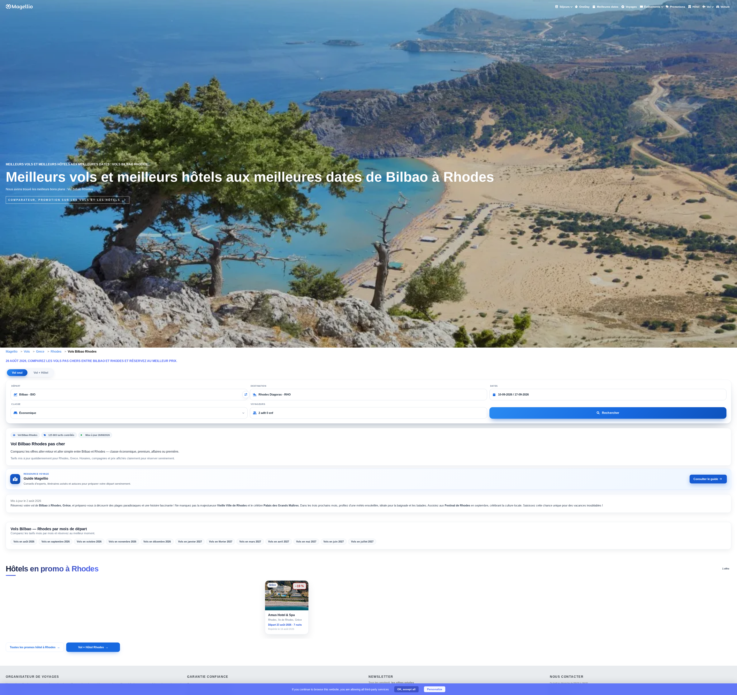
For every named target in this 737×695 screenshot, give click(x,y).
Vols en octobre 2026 (89, 541)
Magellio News (563, 692)
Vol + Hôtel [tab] (41, 372)
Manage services (8, 686)
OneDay (584, 6)
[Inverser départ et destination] (246, 394)
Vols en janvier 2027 (190, 541)
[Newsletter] (370, 689)
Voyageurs (258, 404)
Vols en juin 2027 (333, 541)
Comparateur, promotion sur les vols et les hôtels (65, 200)
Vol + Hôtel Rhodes (91, 647)
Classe (16, 404)
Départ (16, 386)
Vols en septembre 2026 (55, 541)
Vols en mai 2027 (306, 541)
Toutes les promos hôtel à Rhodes (32, 647)
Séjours (564, 6)
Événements (651, 6)
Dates (494, 386)
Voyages (631, 6)
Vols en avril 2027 (278, 541)
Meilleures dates (607, 6)
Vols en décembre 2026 (157, 541)
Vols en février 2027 (220, 541)
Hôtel (695, 6)
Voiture (725, 6)
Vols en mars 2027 (250, 541)
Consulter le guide (705, 479)
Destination (258, 386)
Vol (708, 6)
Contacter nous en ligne (568, 687)
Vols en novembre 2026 (122, 541)
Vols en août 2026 (23, 541)
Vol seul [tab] (17, 372)
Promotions (677, 6)
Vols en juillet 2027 (362, 541)
